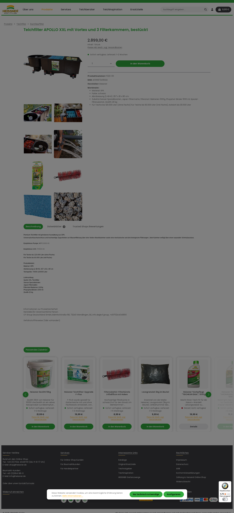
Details (193, 426)
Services (65, 452)
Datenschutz (182, 464)
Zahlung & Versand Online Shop (191, 477)
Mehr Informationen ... (72, 495)
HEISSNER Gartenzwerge (129, 477)
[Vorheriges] (25, 394)
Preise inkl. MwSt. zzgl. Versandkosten (105, 47)
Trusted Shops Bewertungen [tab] (88, 226)
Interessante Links (128, 452)
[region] (53, 129)
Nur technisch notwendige (146, 494)
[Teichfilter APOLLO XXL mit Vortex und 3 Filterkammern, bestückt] (53, 67)
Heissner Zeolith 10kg (40, 392)
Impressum (181, 460)
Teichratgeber (125, 468)
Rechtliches (182, 452)
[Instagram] (85, 500)
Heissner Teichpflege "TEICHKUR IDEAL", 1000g (194, 393)
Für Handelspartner (69, 468)
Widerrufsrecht (183, 481)
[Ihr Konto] (212, 9)
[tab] (33, 226)
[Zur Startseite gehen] (10, 9)
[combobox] (181, 9)
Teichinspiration (125, 473)
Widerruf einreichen (13, 491)
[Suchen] (205, 9)
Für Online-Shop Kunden (72, 460)
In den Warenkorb (140, 63)
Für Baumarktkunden (70, 464)
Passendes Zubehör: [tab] (37, 349)
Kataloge (122, 460)
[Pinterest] (78, 500)
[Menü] (229, 482)
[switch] (225, 499)
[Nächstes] (208, 394)
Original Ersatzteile (127, 464)
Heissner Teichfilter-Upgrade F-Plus (78, 393)
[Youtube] (71, 500)
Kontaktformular (26, 483)
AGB (178, 468)
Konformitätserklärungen (188, 473)
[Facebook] (63, 500)
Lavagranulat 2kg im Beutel (155, 392)
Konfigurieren (174, 494)
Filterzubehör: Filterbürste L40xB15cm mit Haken (117, 393)
